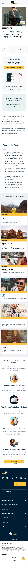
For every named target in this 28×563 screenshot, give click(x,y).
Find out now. (19, 463)
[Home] (14, 2)
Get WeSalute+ (14, 461)
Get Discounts (21, 484)
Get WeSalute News (8, 484)
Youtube (25, 478)
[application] (24, 559)
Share (4, 149)
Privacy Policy (18, 539)
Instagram (7, 478)
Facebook (3, 478)
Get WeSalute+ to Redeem (14, 67)
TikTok (16, 478)
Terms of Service (10, 539)
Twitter (12, 478)
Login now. (21, 89)
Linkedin (21, 478)
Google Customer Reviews (14, 533)
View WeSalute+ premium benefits (13, 105)
